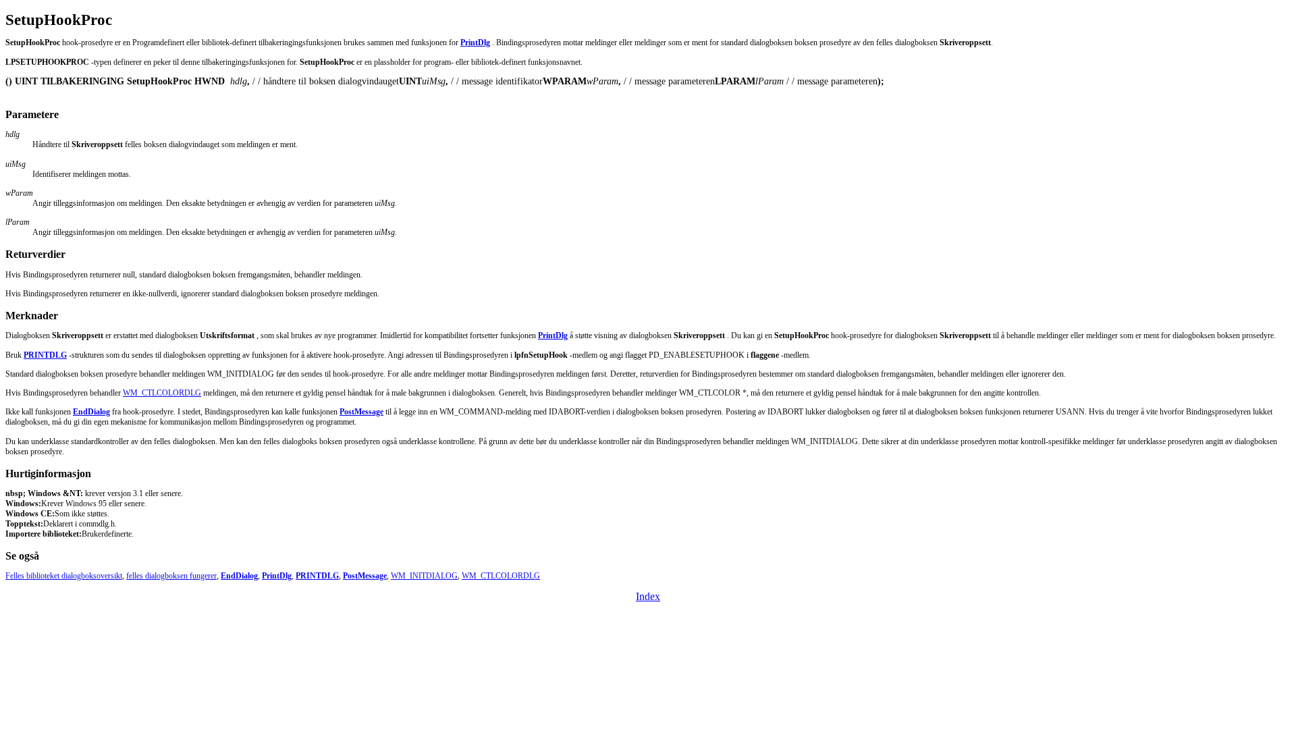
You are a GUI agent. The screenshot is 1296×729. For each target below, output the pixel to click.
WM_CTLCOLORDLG (162, 393)
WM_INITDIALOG (424, 575)
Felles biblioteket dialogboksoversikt (63, 575)
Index (648, 596)
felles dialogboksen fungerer (171, 575)
